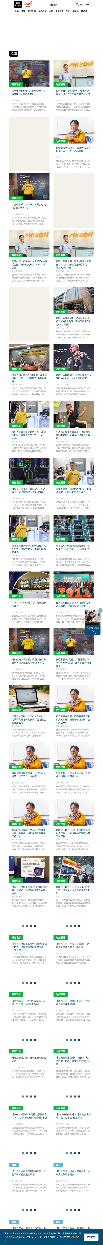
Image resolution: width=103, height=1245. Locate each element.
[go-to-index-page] (53, 4)
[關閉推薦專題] (100, 610)
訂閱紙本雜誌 (18, 4)
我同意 (91, 1237)
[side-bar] (87, 4)
